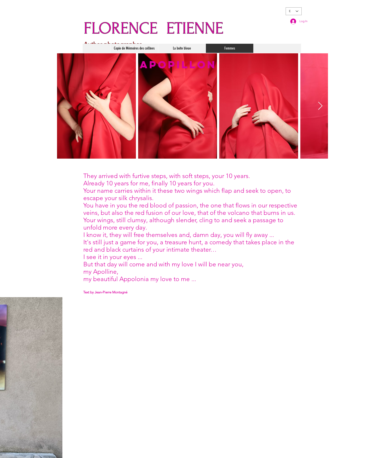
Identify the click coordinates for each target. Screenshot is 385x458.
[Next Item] (320, 106)
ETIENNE (194, 28)
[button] (134, 48)
